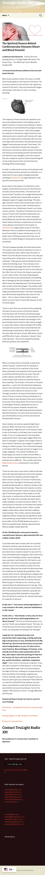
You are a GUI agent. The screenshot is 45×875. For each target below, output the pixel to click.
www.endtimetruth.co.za (13, 792)
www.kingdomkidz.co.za (13, 790)
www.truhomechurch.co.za (14, 819)
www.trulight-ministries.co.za (14, 817)
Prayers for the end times (12, 721)
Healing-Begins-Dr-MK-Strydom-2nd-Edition (20, 715)
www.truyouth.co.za (11, 802)
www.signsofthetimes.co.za (14, 824)
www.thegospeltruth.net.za (14, 822)
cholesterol (16, 178)
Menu (4, 15)
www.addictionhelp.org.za (13, 799)
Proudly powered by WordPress (22, 870)
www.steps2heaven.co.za (13, 797)
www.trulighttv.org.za (12, 814)
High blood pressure (10, 463)
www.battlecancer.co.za (13, 794)
